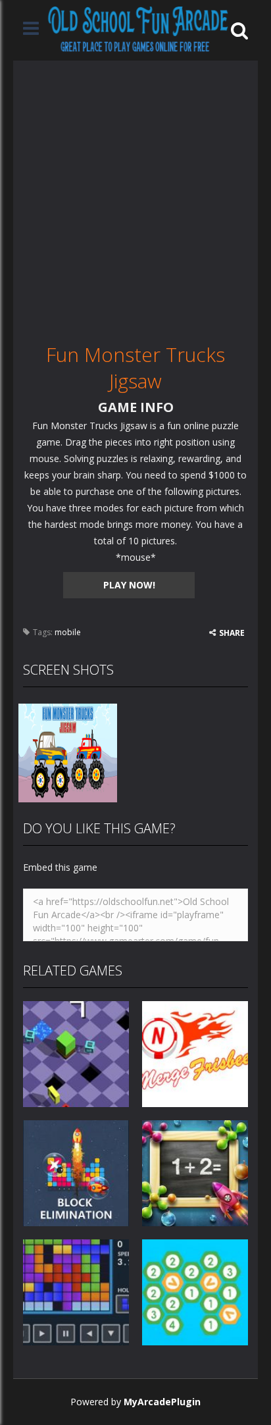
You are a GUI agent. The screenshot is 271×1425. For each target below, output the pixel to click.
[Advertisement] (135, 196)
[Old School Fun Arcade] (138, 29)
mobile (68, 632)
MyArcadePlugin (162, 1401)
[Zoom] (67, 752)
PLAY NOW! (129, 585)
